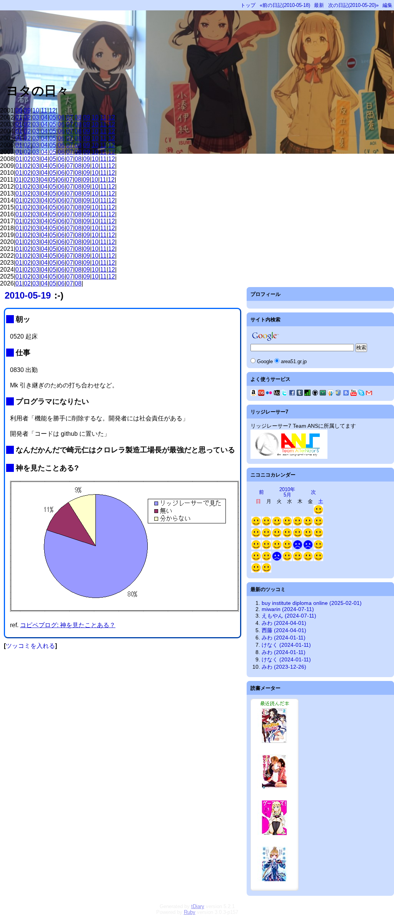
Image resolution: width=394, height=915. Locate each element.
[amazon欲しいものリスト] (253, 394)
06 (61, 117)
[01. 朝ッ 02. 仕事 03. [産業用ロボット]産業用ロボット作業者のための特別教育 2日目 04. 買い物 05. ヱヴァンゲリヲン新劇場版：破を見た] (297, 559)
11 (44, 110)
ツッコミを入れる (30, 646)
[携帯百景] (277, 394)
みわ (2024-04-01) (284, 623)
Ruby (189, 912)
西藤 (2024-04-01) (284, 630)
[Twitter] (284, 394)
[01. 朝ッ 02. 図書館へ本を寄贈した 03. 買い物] (266, 524)
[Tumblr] (300, 394)
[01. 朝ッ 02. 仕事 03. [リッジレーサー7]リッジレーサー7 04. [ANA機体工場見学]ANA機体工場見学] (297, 536)
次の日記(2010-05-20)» (353, 5)
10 (35, 110)
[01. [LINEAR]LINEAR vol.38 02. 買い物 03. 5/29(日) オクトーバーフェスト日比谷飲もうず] (318, 548)
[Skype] (361, 394)
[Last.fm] (261, 394)
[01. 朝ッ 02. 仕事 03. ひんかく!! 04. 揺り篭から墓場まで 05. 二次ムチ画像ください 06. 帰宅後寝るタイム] (287, 536)
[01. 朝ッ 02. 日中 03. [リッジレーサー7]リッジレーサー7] (277, 524)
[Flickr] (269, 394)
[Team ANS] (288, 457)
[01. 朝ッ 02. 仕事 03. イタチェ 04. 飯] (277, 536)
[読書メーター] (307, 394)
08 (18, 110)
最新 (319, 5)
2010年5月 (287, 492)
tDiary (197, 906)
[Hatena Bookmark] (346, 394)
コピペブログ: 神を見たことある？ (67, 625)
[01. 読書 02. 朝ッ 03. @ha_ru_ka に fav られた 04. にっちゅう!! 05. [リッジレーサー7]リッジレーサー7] (256, 571)
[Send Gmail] (369, 394)
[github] (315, 394)
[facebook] (292, 394)
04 (44, 117)
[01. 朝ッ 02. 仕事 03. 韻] (297, 548)
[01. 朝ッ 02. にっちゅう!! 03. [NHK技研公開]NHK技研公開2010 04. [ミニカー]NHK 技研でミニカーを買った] (318, 559)
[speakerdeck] (323, 394)
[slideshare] (330, 394)
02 (27, 117)
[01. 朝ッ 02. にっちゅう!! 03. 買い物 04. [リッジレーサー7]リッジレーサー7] (318, 524)
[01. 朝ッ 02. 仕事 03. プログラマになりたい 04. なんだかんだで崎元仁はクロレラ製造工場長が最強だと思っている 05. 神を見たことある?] (287, 548)
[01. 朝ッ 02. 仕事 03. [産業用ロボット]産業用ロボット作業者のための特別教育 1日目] (287, 559)
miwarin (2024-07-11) (288, 609)
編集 (387, 5)
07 (69, 117)
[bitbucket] (338, 394)
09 (27, 110)
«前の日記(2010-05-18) (285, 5)
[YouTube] (354, 394)
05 (52, 117)
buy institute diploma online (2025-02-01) (312, 603)
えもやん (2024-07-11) (289, 616)
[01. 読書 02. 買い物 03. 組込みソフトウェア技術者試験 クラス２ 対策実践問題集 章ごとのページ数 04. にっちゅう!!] (256, 548)
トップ (247, 5)
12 (52, 110)
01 (18, 117)
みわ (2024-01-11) (284, 637)
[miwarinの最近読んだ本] (274, 889)
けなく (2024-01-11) (286, 645)
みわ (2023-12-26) (284, 667)
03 (35, 117)
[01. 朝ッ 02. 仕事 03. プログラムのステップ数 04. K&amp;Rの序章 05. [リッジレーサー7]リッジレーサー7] (266, 559)
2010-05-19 (28, 295)
